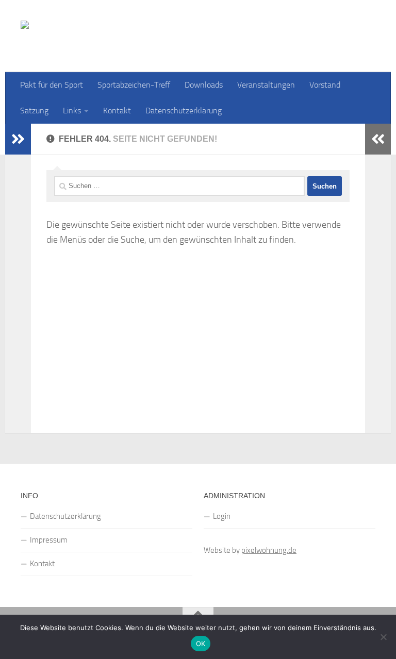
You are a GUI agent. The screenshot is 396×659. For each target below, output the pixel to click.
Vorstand (324, 85)
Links (72, 110)
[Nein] (383, 637)
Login (221, 516)
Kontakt (117, 110)
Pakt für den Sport (51, 85)
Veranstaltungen (266, 85)
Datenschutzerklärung (183, 110)
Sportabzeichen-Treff (133, 85)
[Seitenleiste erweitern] (18, 139)
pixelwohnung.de (268, 550)
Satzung (34, 110)
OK (201, 643)
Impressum (49, 540)
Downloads (204, 85)
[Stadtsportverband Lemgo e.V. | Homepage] (177, 36)
